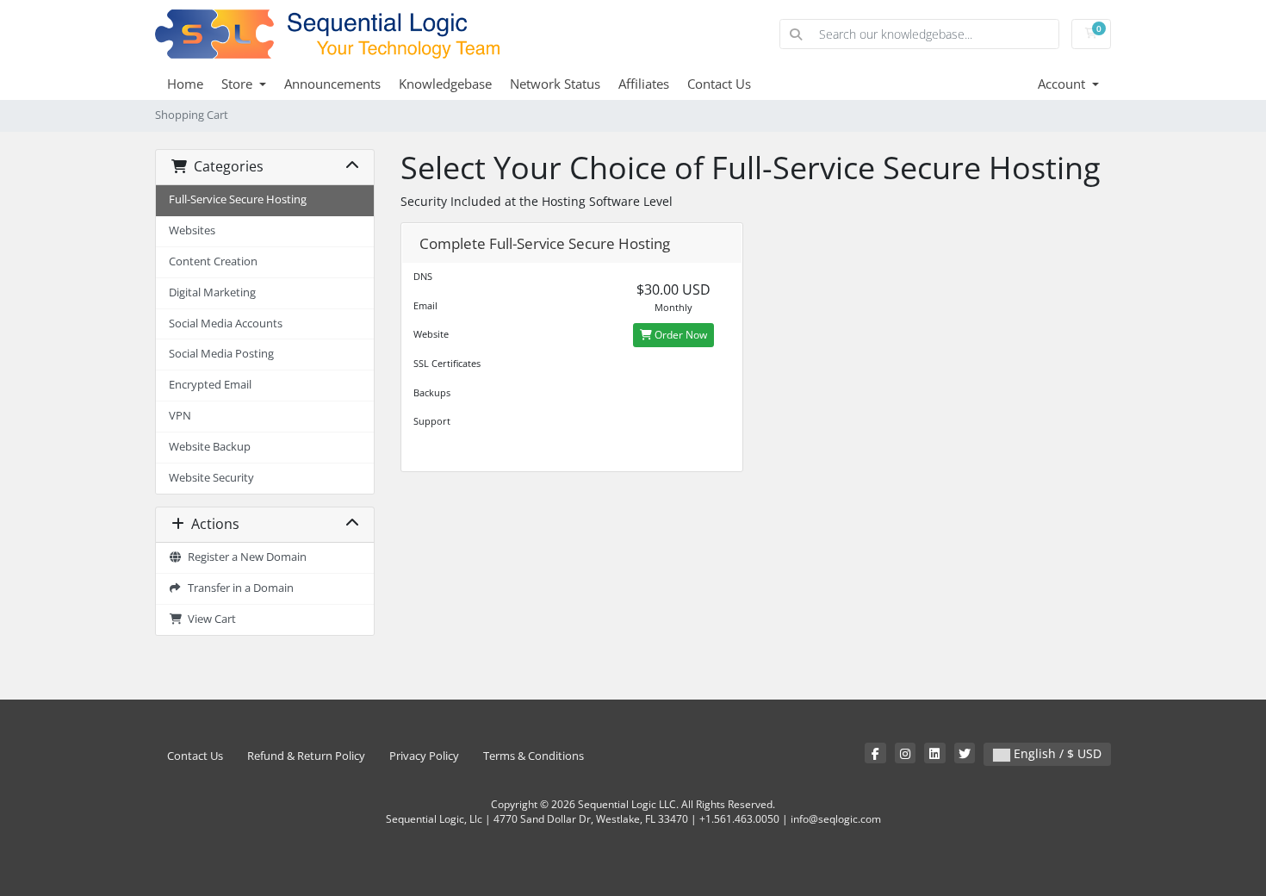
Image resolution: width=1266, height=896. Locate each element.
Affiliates (643, 83)
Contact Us (719, 83)
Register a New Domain (245, 557)
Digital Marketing (212, 292)
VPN (180, 415)
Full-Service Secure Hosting (238, 199)
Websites (192, 230)
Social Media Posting (221, 353)
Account (1063, 83)
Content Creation (213, 261)
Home (185, 83)
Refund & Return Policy (306, 756)
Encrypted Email (210, 384)
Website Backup (210, 446)
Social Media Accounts (225, 323)
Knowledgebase (445, 83)
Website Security (211, 477)
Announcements (332, 83)
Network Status (555, 83)
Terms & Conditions (533, 756)
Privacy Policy (424, 756)
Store (238, 83)
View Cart (209, 619)
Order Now (679, 334)
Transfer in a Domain (238, 588)
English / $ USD (1056, 753)
